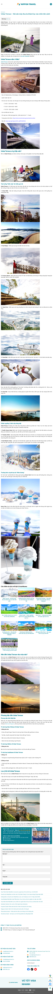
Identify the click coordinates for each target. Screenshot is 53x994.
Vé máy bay (50, 981)
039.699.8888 (6, 953)
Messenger (50, 985)
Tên (4, 864)
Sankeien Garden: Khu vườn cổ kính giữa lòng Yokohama (14, 904)
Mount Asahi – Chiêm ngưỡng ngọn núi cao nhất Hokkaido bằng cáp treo (26, 617)
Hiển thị (7, 18)
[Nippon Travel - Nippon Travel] (26, 4)
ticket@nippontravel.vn (8, 959)
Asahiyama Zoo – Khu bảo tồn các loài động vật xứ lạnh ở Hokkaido (9, 633)
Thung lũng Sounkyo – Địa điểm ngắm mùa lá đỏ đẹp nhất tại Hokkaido (43, 600)
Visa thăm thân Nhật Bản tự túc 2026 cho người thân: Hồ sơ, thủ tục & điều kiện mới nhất (22, 901)
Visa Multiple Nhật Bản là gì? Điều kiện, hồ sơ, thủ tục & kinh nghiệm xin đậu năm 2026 (21, 899)
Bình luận (5, 853)
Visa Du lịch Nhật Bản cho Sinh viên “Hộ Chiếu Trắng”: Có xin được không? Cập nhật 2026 (22, 894)
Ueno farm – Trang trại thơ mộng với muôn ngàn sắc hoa (43, 616)
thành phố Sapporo (9, 723)
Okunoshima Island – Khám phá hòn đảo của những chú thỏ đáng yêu (17, 911)
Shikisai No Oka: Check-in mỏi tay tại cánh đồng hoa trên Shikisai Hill (26, 600)
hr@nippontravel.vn (7, 967)
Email (4, 870)
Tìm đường (50, 977)
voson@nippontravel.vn (35, 954)
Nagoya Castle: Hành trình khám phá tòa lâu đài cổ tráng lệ (15, 909)
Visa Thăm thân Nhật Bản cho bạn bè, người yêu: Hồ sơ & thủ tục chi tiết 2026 (19, 892)
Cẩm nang (3, 12)
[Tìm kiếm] (51, 4)
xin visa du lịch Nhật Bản (24, 830)
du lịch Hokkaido (25, 56)
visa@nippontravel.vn (8, 951)
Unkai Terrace (4, 61)
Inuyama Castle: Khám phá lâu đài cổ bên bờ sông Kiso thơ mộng (16, 906)
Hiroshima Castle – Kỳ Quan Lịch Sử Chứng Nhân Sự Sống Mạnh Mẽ (17, 913)
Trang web (5, 876)
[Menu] (2, 4)
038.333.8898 (6, 961)
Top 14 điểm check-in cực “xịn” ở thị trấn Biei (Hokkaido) (9, 616)
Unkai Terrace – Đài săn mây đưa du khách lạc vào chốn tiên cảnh (9, 600)
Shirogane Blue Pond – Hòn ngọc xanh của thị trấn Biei (43, 632)
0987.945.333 (6, 969)
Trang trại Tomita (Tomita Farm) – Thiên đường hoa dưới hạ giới (9, 649)
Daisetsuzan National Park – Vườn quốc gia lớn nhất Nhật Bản (26, 632)
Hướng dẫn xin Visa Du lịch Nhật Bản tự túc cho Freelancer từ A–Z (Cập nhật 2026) (20, 896)
